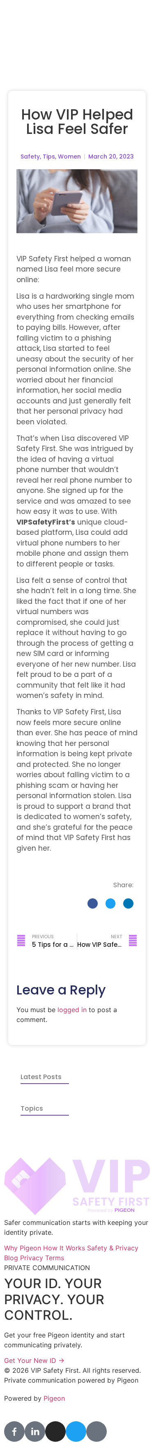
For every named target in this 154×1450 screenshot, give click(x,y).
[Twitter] (76, 1431)
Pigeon (54, 1398)
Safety (30, 156)
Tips (49, 156)
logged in (72, 1010)
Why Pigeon (23, 1248)
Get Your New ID (34, 1360)
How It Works (65, 1248)
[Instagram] (55, 1431)
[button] (92, 903)
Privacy (32, 1258)
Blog (12, 1258)
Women (69, 156)
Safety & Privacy (112, 1248)
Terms (54, 1258)
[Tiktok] (96, 1431)
